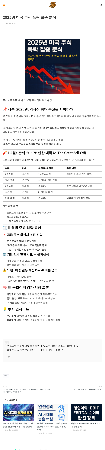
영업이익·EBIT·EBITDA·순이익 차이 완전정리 (86, 425)
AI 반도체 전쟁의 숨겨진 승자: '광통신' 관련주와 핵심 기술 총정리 (18, 425)
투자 (6, 376)
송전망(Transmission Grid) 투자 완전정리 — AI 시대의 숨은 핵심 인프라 (52, 426)
